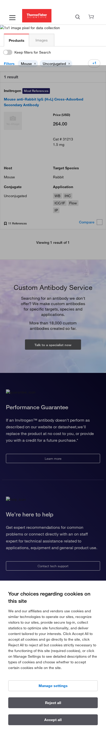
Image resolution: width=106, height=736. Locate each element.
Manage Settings (53, 685)
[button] (35, 64)
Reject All (53, 702)
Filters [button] (9, 63)
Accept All (53, 719)
